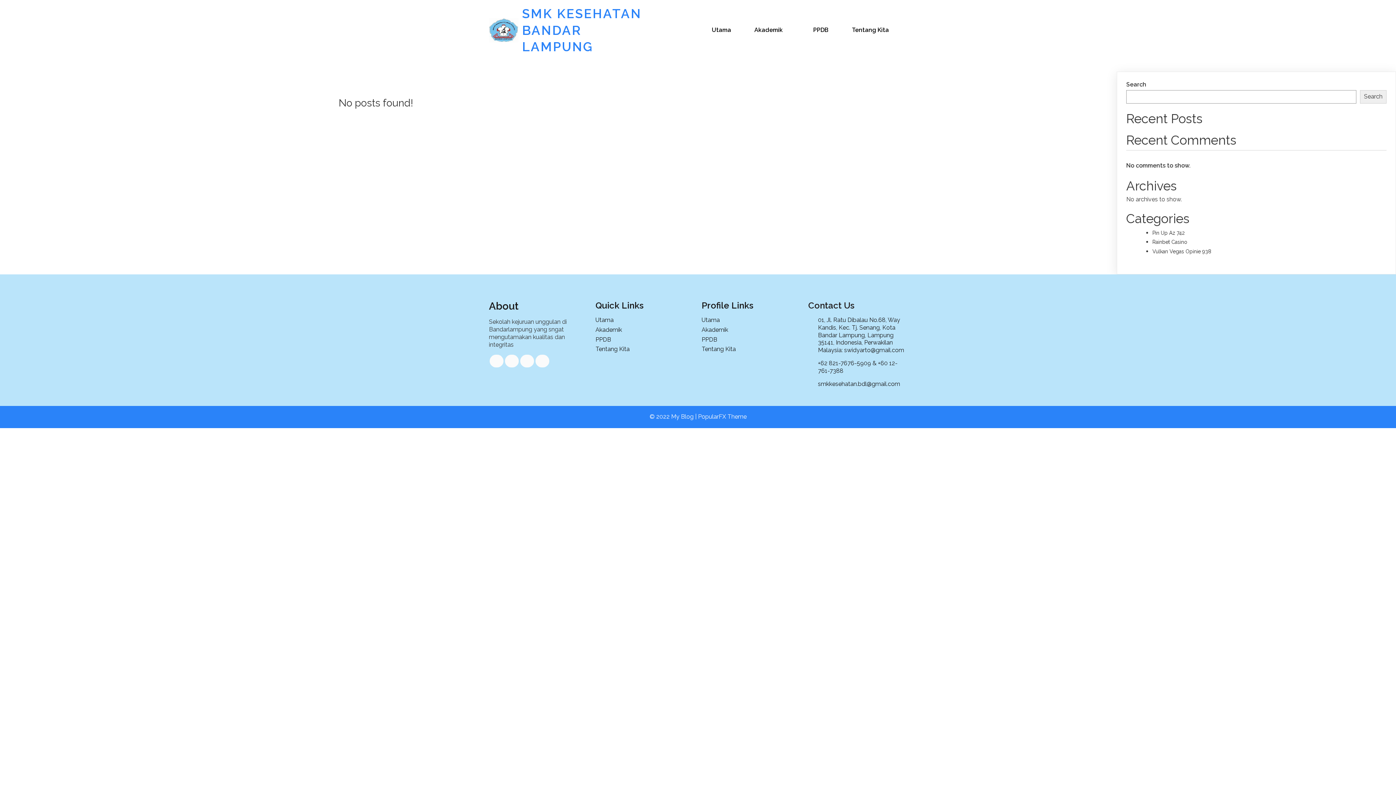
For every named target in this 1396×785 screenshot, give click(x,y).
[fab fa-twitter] (512, 361)
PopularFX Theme (722, 416)
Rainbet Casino (1169, 242)
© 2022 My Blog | (674, 416)
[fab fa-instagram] (542, 361)
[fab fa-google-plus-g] (527, 361)
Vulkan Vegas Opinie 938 (1181, 251)
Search (1136, 84)
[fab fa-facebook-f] (497, 361)
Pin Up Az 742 (1168, 233)
